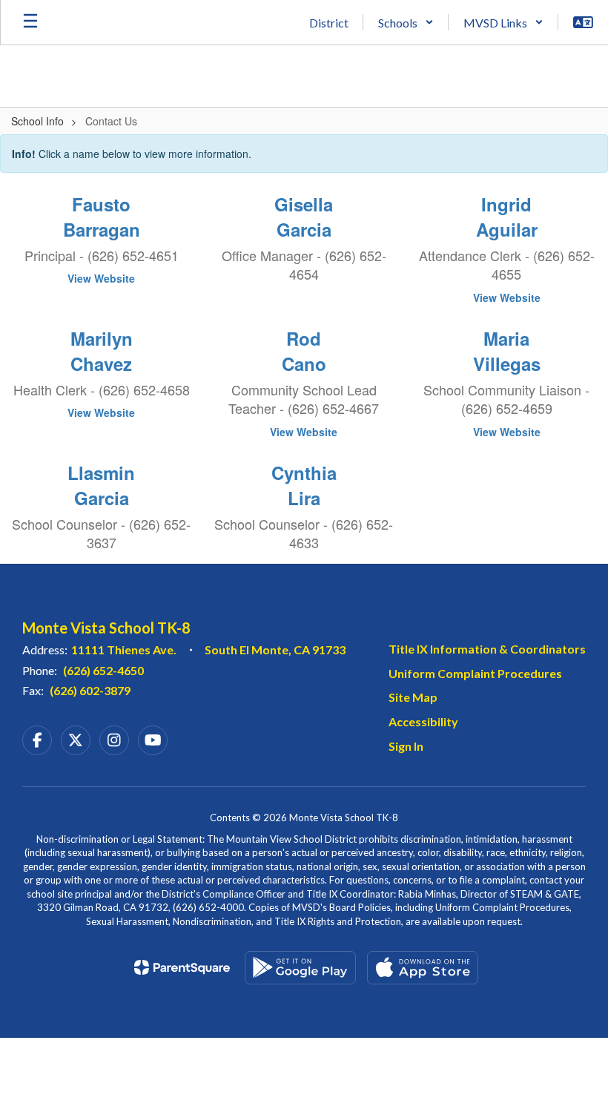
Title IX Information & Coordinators (487, 649)
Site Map (413, 697)
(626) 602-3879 (90, 690)
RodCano (304, 351)
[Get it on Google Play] (300, 967)
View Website (101, 278)
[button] (406, 22)
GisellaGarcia (303, 216)
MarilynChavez (101, 351)
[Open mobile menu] (30, 22)
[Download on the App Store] (422, 967)
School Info (37, 120)
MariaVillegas (507, 351)
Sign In (406, 746)
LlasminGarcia (101, 485)
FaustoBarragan (101, 216)
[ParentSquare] (182, 967)
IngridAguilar (507, 216)
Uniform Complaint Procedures (475, 673)
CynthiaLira (304, 485)
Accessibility (423, 721)
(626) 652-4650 (103, 670)
